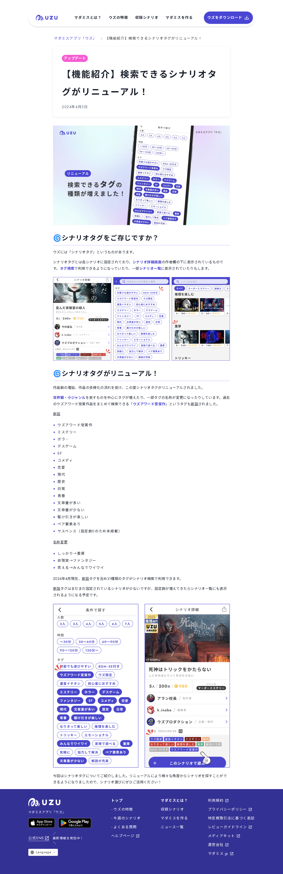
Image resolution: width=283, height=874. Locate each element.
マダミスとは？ (87, 17)
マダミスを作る (179, 17)
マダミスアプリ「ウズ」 (75, 38)
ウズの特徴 (118, 17)
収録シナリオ (147, 17)
